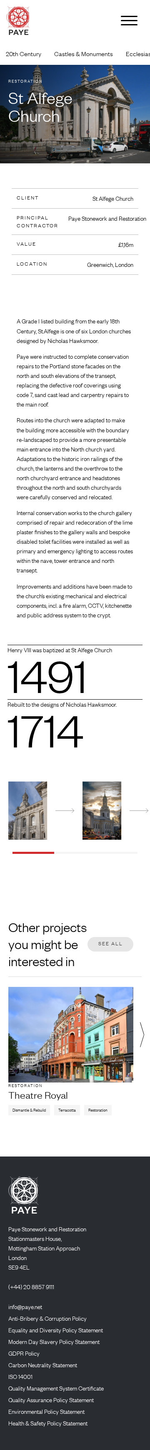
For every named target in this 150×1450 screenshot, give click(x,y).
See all (110, 943)
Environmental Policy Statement (46, 1411)
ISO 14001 (20, 1376)
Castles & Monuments (83, 54)
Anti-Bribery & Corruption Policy (47, 1318)
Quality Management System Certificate (56, 1388)
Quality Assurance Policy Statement (51, 1399)
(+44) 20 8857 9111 (31, 1286)
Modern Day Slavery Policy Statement (54, 1341)
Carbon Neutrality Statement (42, 1365)
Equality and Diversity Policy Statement (55, 1330)
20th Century (23, 54)
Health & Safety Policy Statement (48, 1423)
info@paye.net (25, 1306)
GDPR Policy (24, 1353)
